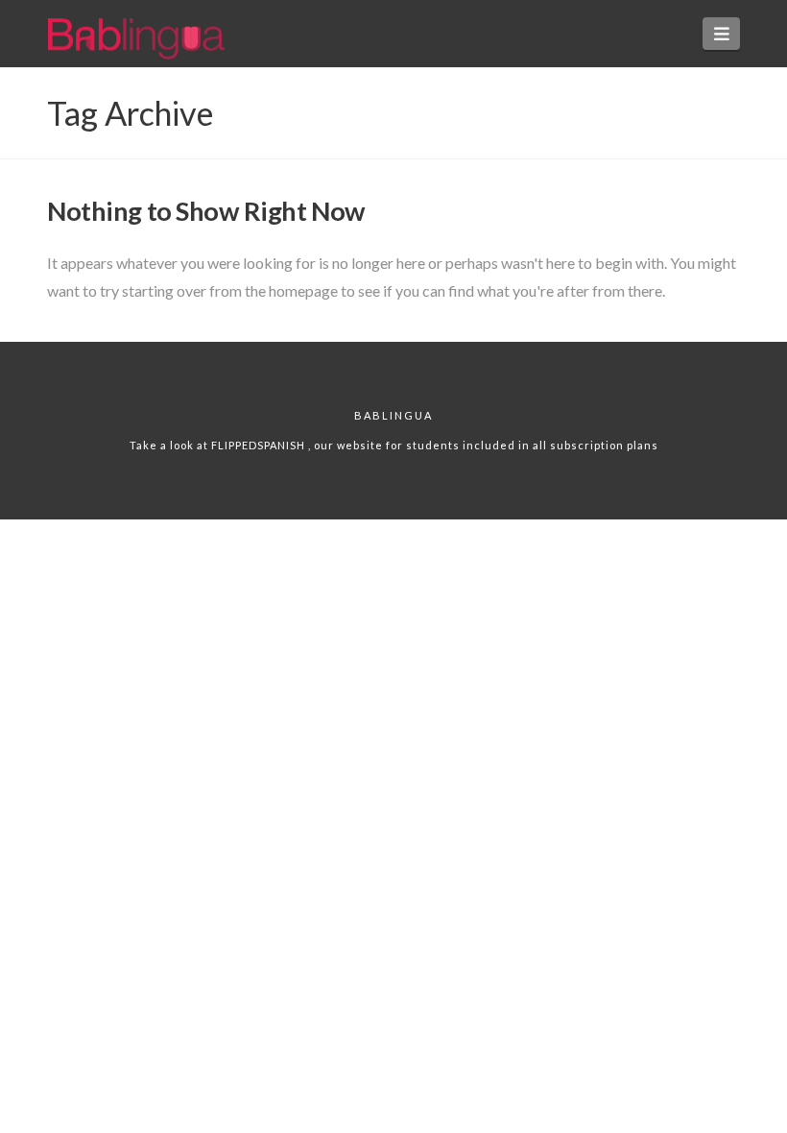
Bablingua (393, 415)
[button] (721, 33)
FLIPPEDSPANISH (259, 445)
